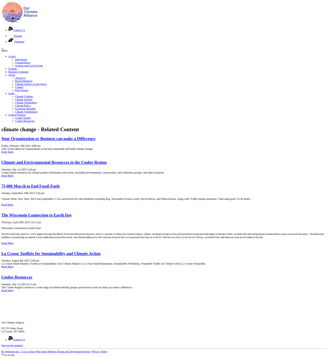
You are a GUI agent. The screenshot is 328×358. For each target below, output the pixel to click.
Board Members (23, 81)
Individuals (21, 59)
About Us (20, 78)
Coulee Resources (25, 121)
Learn (11, 93)
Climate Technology (26, 102)
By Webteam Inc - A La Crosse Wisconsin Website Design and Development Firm (45, 351)
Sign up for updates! (12, 345)
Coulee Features (17, 114)
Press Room (21, 90)
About (11, 74)
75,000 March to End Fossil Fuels (30, 186)
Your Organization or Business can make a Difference (48, 138)
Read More (7, 151)
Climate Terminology (26, 111)
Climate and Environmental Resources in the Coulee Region (54, 162)
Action (12, 56)
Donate (17, 36)
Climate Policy (23, 105)
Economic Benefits (25, 108)
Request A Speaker (18, 71)
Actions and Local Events (29, 65)
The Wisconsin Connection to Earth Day (36, 215)
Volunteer (18, 41)
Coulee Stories (23, 117)
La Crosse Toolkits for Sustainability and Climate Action (50, 253)
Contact (19, 87)
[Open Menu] (2, 48)
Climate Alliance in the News (31, 84)
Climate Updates (24, 96)
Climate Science (23, 99)
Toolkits (12, 68)
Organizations (22, 62)
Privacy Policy (100, 351)
